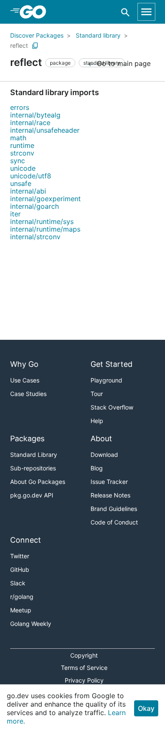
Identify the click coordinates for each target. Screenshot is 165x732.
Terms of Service (84, 667)
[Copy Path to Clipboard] (35, 45)
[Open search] (125, 12)
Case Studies (28, 393)
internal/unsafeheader (45, 130)
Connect (25, 539)
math (18, 138)
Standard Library (33, 454)
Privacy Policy (84, 680)
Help (97, 420)
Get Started (111, 364)
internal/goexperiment (45, 198)
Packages (27, 438)
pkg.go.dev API (31, 495)
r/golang (21, 596)
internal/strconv (35, 236)
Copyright (84, 655)
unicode (23, 168)
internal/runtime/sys (42, 221)
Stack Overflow (112, 407)
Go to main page (123, 63)
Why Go (24, 364)
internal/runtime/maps (45, 229)
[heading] (35, 12)
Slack (17, 583)
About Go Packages (37, 481)
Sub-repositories (33, 468)
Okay (146, 708)
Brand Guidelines (114, 508)
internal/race (30, 122)
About (101, 438)
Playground (106, 380)
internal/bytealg (35, 115)
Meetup (20, 610)
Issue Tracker (109, 481)
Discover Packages (36, 35)
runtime (22, 145)
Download (104, 454)
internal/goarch (34, 206)
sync (17, 160)
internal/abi (28, 191)
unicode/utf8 (30, 176)
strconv (22, 153)
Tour (97, 393)
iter (15, 214)
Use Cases (24, 380)
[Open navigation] (146, 11)
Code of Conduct (114, 522)
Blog (97, 468)
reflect (19, 45)
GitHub (19, 569)
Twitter (19, 556)
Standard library (98, 35)
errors (19, 107)
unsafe (20, 183)
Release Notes (110, 495)
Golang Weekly (30, 623)
